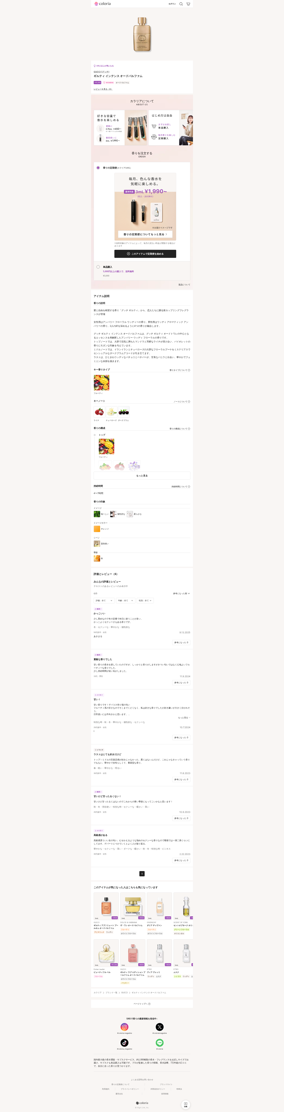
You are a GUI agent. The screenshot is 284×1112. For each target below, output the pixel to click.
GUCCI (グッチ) (101, 71)
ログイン (172, 4)
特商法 (179, 1089)
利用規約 (105, 1089)
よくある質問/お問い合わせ (142, 1080)
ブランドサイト (166, 1084)
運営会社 (119, 1094)
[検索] (181, 4)
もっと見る (142, 475)
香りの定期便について (120, 1084)
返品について (184, 285)
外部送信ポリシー (158, 1089)
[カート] (188, 4)
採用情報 (164, 1094)
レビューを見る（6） (103, 89)
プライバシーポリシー (130, 1089)
